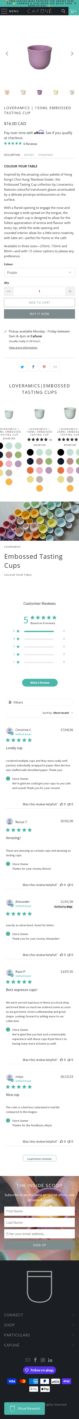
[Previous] (7, 53)
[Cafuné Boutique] (39, 11)
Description (12, 155)
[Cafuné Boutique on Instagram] (43, 1360)
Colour (8, 264)
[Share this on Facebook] (33, 366)
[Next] (71, 53)
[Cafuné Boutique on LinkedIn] (50, 1360)
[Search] (63, 11)
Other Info (45, 155)
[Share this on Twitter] (22, 366)
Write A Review (39, 682)
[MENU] (2, 11)
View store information (23, 347)
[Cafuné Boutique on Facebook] (35, 1360)
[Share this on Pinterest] (44, 366)
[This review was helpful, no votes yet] (61, 804)
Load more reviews (39, 1159)
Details (29, 155)
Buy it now (39, 314)
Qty (6, 283)
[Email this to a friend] (55, 366)
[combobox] (58, 713)
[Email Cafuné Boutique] (28, 1360)
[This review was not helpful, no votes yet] (68, 804)
